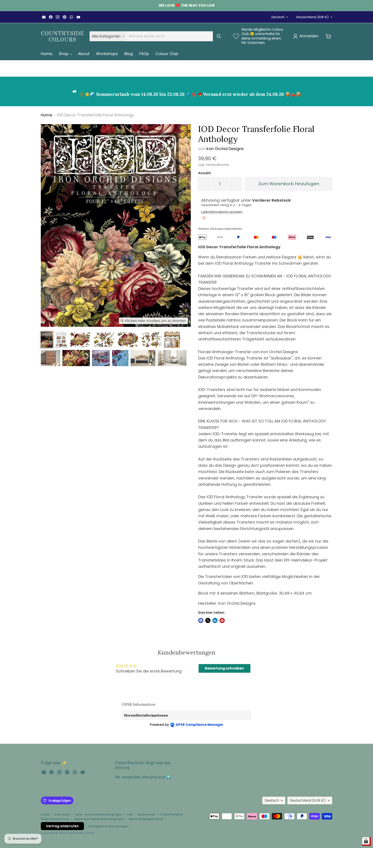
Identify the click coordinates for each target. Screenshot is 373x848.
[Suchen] (218, 36)
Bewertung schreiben (224, 668)
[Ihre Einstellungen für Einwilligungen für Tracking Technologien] (366, 841)
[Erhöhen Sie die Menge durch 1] (236, 183)
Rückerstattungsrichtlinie (146, 819)
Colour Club (166, 53)
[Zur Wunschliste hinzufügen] (204, 218)
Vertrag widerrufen (62, 826)
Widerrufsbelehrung (55, 819)
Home (46, 53)
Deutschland (312, 17)
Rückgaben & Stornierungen (108, 826)
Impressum (62, 814)
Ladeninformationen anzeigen (221, 212)
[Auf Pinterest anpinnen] (222, 620)
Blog (128, 53)
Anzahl (204, 173)
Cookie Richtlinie (171, 814)
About (84, 53)
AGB (130, 814)
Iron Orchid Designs (225, 148)
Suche (45, 814)
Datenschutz (146, 814)
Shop (64, 53)
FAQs (144, 53)
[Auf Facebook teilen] (200, 620)
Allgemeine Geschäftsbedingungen (99, 819)
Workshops (107, 53)
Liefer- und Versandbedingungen (98, 814)
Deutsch (278, 17)
